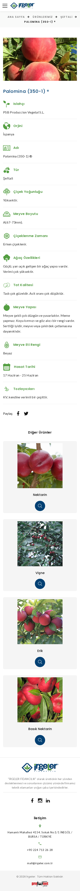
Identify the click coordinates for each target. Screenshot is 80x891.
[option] (40, 59)
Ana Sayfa (16, 17)
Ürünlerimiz (43, 17)
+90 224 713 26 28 (40, 850)
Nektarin (40, 494)
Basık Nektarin (40, 729)
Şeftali (66, 17)
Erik (40, 650)
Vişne (40, 573)
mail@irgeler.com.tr (40, 863)
